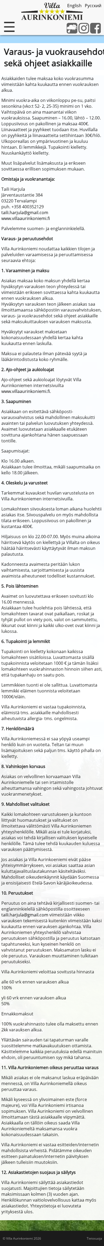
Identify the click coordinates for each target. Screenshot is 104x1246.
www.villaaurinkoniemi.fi (25, 218)
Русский (93, 6)
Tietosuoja (94, 1238)
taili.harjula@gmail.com (24, 212)
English (74, 6)
